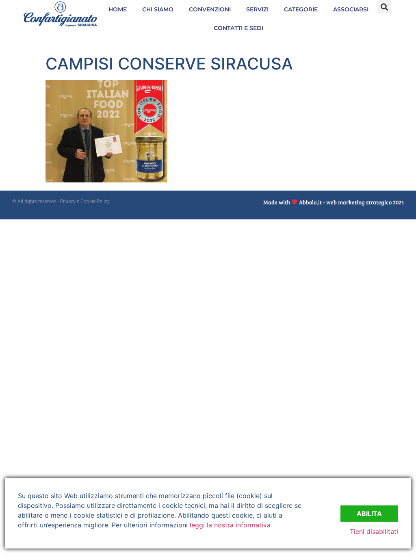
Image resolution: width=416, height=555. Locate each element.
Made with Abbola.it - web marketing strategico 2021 (333, 202)
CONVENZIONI (210, 9)
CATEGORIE (301, 9)
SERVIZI (257, 9)
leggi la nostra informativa (230, 525)
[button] (384, 6)
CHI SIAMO (157, 9)
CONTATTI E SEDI (238, 28)
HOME (117, 9)
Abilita (369, 513)
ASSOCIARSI (350, 9)
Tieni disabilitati (374, 531)
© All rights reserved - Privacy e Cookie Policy (61, 201)
